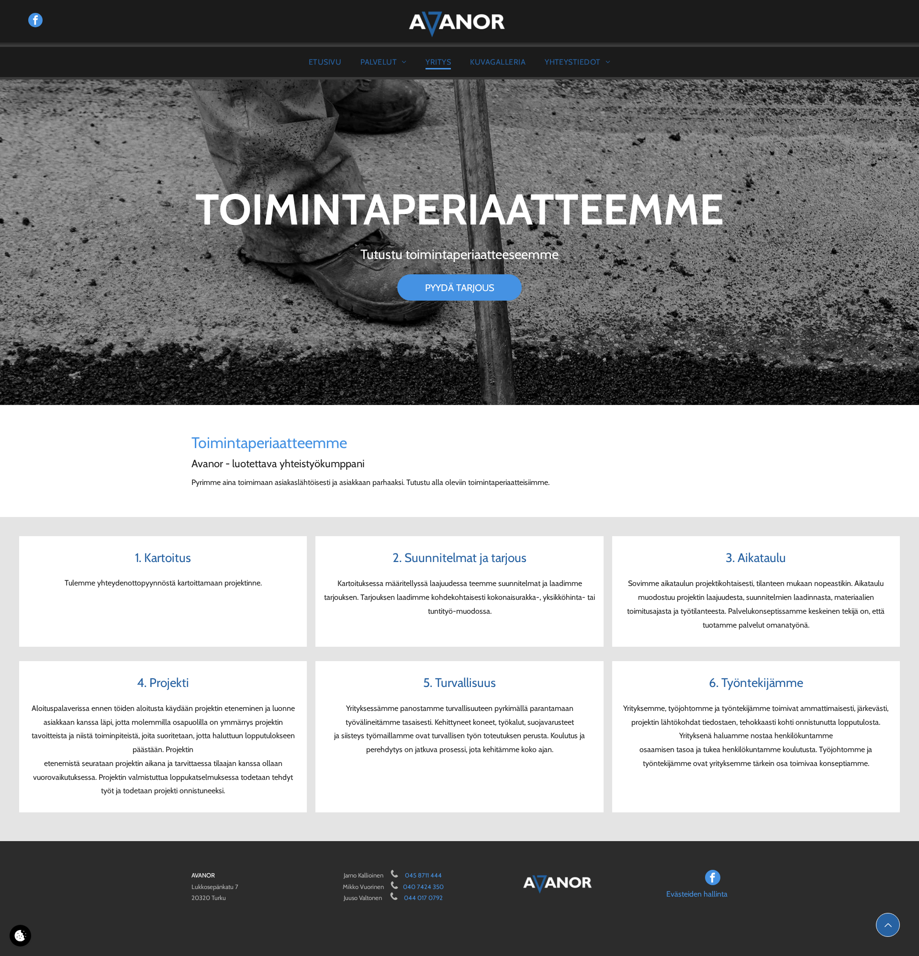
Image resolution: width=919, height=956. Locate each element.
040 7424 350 (423, 886)
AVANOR (203, 875)
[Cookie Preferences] (20, 935)
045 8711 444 (423, 875)
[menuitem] (325, 62)
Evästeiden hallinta (697, 894)
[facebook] (35, 21)
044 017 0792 (423, 897)
